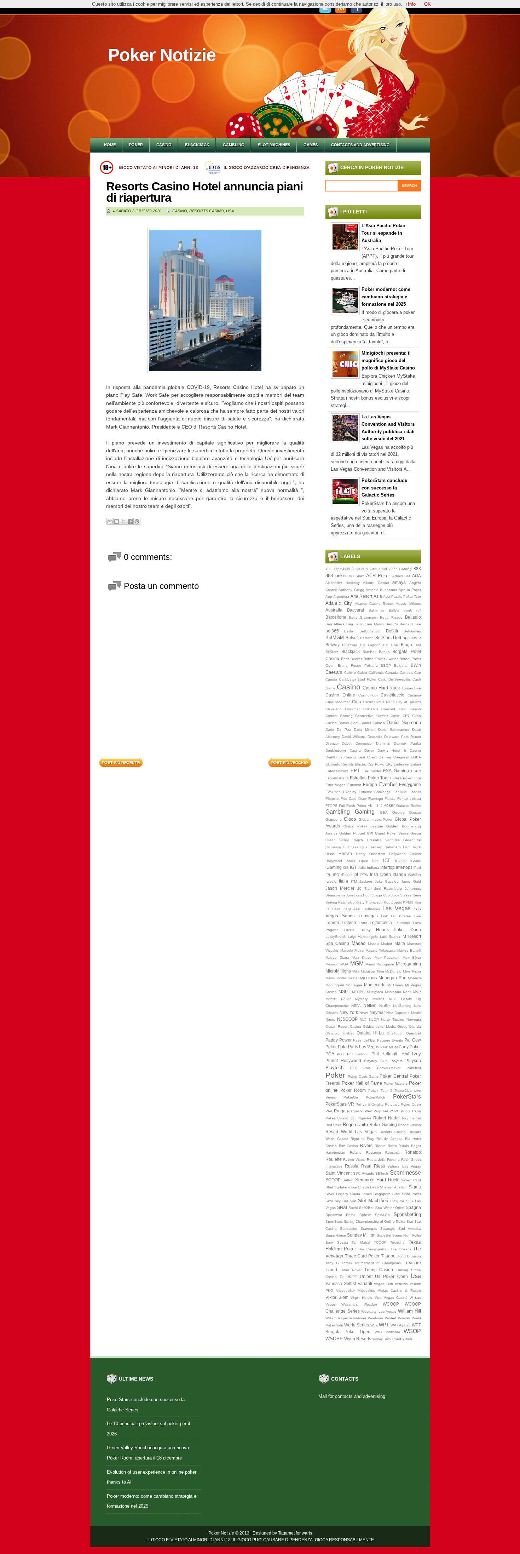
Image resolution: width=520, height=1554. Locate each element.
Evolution (333, 792)
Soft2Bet (366, 1208)
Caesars (333, 672)
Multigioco (375, 992)
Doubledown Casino (343, 750)
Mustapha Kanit (398, 992)
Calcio (362, 673)
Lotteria (349, 922)
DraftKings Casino (340, 757)
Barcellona (335, 617)
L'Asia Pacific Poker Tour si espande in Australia (383, 233)
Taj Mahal (361, 1242)
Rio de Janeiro (389, 1139)
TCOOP (380, 1242)
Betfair (392, 631)
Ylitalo (407, 1339)
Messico (332, 964)
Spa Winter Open (389, 1208)
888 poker (336, 575)
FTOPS (331, 806)
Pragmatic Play (359, 1111)
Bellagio (413, 617)
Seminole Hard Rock (377, 1179)
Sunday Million (361, 1235)
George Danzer (406, 812)
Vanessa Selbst (340, 1283)
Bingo (406, 644)
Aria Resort (361, 596)
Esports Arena (337, 778)
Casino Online (340, 695)
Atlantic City (338, 603)
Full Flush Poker (352, 806)
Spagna (413, 1207)
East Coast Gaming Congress (383, 757)
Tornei (347, 1263)
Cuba (416, 716)
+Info (410, 4)
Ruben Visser (354, 1160)
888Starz (356, 576)
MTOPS (358, 992)
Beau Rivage (391, 617)
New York (349, 1012)
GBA (384, 812)
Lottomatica (381, 922)
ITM (354, 881)
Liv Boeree (401, 916)
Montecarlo (375, 984)
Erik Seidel (372, 771)
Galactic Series (408, 806)
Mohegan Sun (392, 977)
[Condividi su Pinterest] (136, 521)
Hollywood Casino (405, 854)
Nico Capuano (398, 1013)
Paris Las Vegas (364, 1046)
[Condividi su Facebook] (130, 521)
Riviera (380, 1146)
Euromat (354, 785)
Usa (230, 211)
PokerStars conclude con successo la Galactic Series (384, 488)
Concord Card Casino (401, 709)
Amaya (399, 582)
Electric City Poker (369, 764)
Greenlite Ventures (383, 840)
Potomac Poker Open (403, 1104)
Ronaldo (412, 1152)
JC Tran (364, 888)
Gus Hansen (371, 847)
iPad (417, 868)
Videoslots (366, 1290)
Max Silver (412, 957)
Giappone (333, 819)
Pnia (367, 1068)
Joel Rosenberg (388, 888)
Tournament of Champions (377, 1263)
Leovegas (368, 915)
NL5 (363, 1019)
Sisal (396, 1194)
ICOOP (401, 861)
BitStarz (331, 652)
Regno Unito (355, 1124)
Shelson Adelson (394, 1187)
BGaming (349, 645)
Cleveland (333, 709)
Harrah (345, 853)
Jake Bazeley (386, 881)
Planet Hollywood (343, 1060)
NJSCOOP (347, 1019)
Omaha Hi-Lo (370, 1033)
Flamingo (375, 799)
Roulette (333, 1159)
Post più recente (121, 763)
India (362, 868)
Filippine (332, 799)
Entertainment (336, 771)
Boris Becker (351, 659)
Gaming (365, 812)
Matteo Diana (337, 957)
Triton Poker (351, 1270)
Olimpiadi (332, 1033)
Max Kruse (361, 957)
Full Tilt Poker (381, 805)
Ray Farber (411, 1118)
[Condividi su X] (123, 521)
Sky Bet (341, 1201)
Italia (343, 881)
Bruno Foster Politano (358, 665)
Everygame (410, 784)
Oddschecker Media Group (385, 1026)
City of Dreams (408, 702)
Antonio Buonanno (381, 590)
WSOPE (334, 1338)
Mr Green (395, 985)
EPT (355, 770)
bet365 (332, 631)
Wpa (374, 1325)
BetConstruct (370, 631)
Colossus (370, 709)
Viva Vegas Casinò (391, 1298)
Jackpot (365, 881)
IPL (328, 875)
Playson (413, 1060)
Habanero (393, 847)
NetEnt (385, 1006)
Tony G (332, 1263)
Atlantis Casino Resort (374, 604)
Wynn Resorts (357, 1338)
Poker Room (353, 1090)
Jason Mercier (339, 888)
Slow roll (397, 1201)
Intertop (387, 867)
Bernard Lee (410, 624)
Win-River (375, 1318)
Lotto (363, 923)
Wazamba (349, 1304)
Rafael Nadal (386, 1118)
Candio (331, 679)
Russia (351, 1166)
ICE (387, 860)
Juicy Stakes (401, 895)
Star (409, 1221)
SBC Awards (363, 1173)
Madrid (386, 944)
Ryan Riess (373, 1166)
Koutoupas (393, 902)
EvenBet (388, 784)
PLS (353, 1068)
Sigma (415, 1187)
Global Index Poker (376, 819)
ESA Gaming (396, 770)
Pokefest (413, 1068)
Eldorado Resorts (339, 764)
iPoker (346, 875)
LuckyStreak (335, 937)
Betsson (367, 638)
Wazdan (370, 1304)
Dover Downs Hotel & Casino (392, 750)
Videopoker (345, 1290)
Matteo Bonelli (409, 950)
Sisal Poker (411, 1194)
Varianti (365, 1283)
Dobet (347, 743)
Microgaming (408, 964)
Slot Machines (274, 145)
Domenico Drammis (372, 743)
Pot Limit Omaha (369, 1104)
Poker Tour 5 (380, 1091)
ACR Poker (378, 575)
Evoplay (349, 792)
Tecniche (397, 1242)
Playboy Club (375, 1061)
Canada (391, 673)
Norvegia (413, 1019)
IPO (336, 875)
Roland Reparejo (365, 1152)
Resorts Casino (206, 211)
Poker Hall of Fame (362, 1083)
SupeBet (384, 1235)
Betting (400, 637)
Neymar (377, 1012)
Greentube (412, 840)
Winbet (390, 1318)
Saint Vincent (338, 1173)
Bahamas (376, 610)
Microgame (385, 964)
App (328, 596)
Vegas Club (383, 1284)
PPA (329, 1111)
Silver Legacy (336, 1194)
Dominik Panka (407, 743)
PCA (329, 1053)
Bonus (384, 652)
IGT (353, 867)
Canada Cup (410, 673)
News (363, 1013)
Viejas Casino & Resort (399, 1290)
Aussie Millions (408, 604)
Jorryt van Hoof (358, 895)
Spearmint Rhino (340, 1215)
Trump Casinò (378, 1269)
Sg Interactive (345, 1187)
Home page (205, 760)
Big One (390, 645)
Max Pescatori (387, 957)
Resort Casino (409, 1125)
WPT (384, 1325)
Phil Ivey (411, 1053)
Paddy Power (338, 1040)
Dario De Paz (338, 730)
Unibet (366, 1276)
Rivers (366, 1145)
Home (110, 145)
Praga (340, 1110)
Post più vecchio (289, 763)
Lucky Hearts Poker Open (390, 929)
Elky (389, 764)
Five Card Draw (353, 799)
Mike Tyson (412, 971)
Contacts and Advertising (360, 145)
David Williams (353, 737)
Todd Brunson (409, 1256)
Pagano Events (390, 1040)
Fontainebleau (409, 799)
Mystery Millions (369, 999)
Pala (342, 1046)
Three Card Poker (362, 1256)
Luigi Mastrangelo (363, 937)
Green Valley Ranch (344, 840)
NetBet (369, 1005)
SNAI (342, 1207)
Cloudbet (352, 709)
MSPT (344, 991)
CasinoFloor (368, 695)
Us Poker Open (391, 1276)
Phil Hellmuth (385, 1053)
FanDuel (400, 792)
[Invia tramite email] (110, 521)
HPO (376, 861)
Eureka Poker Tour (405, 778)
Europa (370, 784)
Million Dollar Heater (342, 978)
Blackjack (197, 145)
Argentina (341, 596)
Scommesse (405, 1173)
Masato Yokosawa (380, 950)
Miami (370, 964)
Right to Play (362, 1139)
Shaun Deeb (368, 1187)
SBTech (381, 1173)
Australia (333, 610)
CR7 (406, 716)
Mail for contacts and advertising (351, 1396)
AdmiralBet (401, 576)
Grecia (415, 833)
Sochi (353, 1208)
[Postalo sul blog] (116, 521)
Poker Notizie (162, 55)
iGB (346, 868)
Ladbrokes (371, 909)
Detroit (415, 737)
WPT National (387, 1332)
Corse (395, 716)
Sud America (409, 1229)
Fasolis (415, 792)
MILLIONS (368, 978)
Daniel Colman (372, 723)
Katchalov (346, 902)
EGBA (416, 757)
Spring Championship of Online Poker (374, 1221)
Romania (392, 1152)
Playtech (334, 1067)
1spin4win (342, 569)
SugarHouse (335, 1235)
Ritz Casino (348, 1146)
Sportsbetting (407, 1214)
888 (417, 568)
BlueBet (369, 652)
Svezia (342, 1242)
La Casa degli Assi (342, 909)
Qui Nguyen (361, 1118)
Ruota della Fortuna (383, 1160)
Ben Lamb (355, 624)
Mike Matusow (364, 971)
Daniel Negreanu (404, 722)
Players (397, 1061)
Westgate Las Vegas (378, 1311)
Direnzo (331, 743)
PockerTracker (388, 1068)
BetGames (412, 631)
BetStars (383, 637)
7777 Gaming (400, 569)
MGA (344, 964)
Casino (164, 145)
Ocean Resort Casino (343, 1026)
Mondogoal (334, 985)
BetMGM (334, 637)
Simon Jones (361, 1194)
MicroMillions (338, 971)
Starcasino (348, 1229)
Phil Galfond (358, 1054)
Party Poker (410, 1046)
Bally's (394, 610)
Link (384, 916)
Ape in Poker (410, 590)
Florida (390, 799)
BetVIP (415, 638)
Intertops (404, 867)
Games (311, 145)
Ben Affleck (335, 624)
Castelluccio (392, 695)
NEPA (356, 1006)
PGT (340, 1054)
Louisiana (402, 923)
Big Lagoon (370, 645)
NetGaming (402, 1006)
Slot (353, 1201)
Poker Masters (396, 1083)
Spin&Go (382, 1215)
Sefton (347, 1180)
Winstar (404, 1318)
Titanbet (389, 1256)
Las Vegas (396, 908)
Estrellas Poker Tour (369, 777)
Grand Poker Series (392, 833)
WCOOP (391, 1304)
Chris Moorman (338, 702)
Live (417, 916)
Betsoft (352, 637)
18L (328, 569)
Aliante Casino (376, 583)
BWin (416, 665)
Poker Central (394, 1076)
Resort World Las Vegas (351, 1131)
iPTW (364, 875)
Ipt (355, 874)
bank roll (412, 610)
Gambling (233, 145)
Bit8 (418, 645)
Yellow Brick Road (386, 1339)
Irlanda (399, 874)
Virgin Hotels (361, 1298)
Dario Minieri (364, 730)
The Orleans (401, 1249)
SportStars (334, 1221)
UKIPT (351, 1277)
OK (427, 4)
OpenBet (413, 1033)
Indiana (373, 868)
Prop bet (381, 1111)
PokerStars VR (339, 1104)
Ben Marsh (374, 624)
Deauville (375, 737)
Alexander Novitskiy (342, 583)
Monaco (414, 978)
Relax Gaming (383, 1124)
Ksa (418, 902)
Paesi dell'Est (364, 1040)
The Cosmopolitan (373, 1249)
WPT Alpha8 (401, 1325)
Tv (341, 1277)
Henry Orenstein (370, 854)
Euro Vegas (335, 785)
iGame (415, 861)
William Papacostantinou (345, 1318)
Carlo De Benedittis (394, 679)
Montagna (354, 985)
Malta (399, 943)
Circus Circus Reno (379, 702)
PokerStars (407, 1097)
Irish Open (380, 874)
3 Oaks (358, 569)
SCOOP (333, 1179)
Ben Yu (392, 624)
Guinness (350, 847)
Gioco (350, 819)
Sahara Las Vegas (404, 1166)
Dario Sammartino (393, 730)
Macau (373, 944)
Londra (332, 922)
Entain (415, 764)
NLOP (374, 1019)
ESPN (416, 771)
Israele (330, 881)
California (376, 673)
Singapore (382, 1194)
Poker (136, 145)
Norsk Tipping (392, 1019)
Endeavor (401, 764)
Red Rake (333, 1125)
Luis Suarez (390, 937)
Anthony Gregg (351, 590)
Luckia (349, 930)
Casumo (414, 695)
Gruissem (333, 847)
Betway (332, 644)
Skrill (329, 1201)
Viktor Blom (336, 1297)
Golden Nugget (352, 833)
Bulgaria (401, 665)
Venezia (401, 1284)
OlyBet (348, 1033)
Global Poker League (363, 826)
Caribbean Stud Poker (357, 679)
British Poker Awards (381, 659)
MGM (357, 964)
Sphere (365, 1215)
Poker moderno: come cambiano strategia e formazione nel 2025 (386, 297)
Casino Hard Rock (381, 687)
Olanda (415, 1026)
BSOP (386, 665)
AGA (416, 575)
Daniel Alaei (348, 723)
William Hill (409, 1311)
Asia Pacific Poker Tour (402, 596)
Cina (356, 701)
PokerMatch (375, 1097)
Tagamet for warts (295, 1533)
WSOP (412, 1331)
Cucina (331, 723)
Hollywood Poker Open (346, 861)
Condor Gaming (339, 716)
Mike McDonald (389, 971)
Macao (358, 943)
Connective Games (371, 716)
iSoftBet (414, 875)
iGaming (333, 867)
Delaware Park (396, 737)
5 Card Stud (376, 569)
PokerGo (350, 1097)
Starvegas (368, 1229)
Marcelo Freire (352, 950)
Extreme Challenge (375, 792)
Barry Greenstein (363, 617)
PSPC (394, 1111)
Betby (349, 631)
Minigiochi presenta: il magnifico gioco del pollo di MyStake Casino (388, 360)
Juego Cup (381, 895)
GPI (370, 833)
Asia (378, 596)
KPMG (408, 902)
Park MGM (388, 1047)
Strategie (387, 1229)
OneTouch (395, 1033)
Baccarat (355, 610)
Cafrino (350, 673)
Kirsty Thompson (369, 902)
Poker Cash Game (363, 1076)
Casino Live (411, 688)
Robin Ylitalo (398, 1146)
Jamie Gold (411, 881)
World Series (356, 1325)
